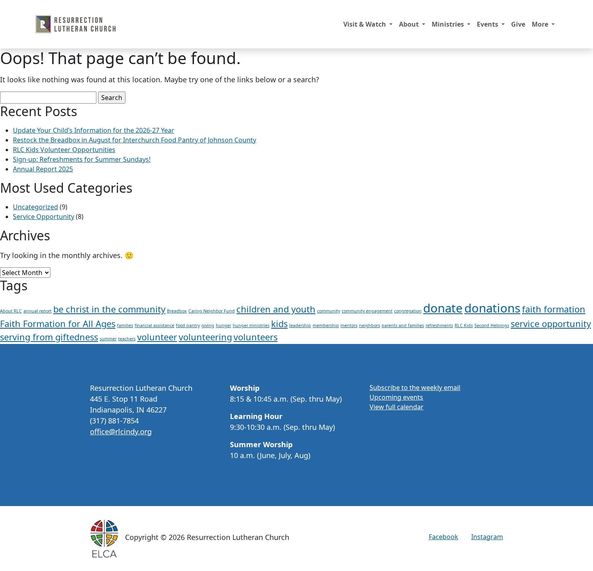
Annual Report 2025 (43, 169)
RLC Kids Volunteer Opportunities (64, 149)
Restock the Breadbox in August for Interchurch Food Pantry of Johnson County (134, 139)
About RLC (11, 311)
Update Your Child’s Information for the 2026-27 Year (93, 130)
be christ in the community (109, 309)
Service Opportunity (43, 216)
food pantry (188, 325)
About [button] (409, 24)
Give (518, 24)
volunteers (256, 337)
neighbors (369, 325)
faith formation (553, 309)
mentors (348, 325)
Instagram (487, 536)
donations (492, 308)
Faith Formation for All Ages (57, 323)
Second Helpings (491, 325)
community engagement (367, 311)
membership (326, 325)
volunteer (157, 337)
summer (108, 339)
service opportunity (551, 323)
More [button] (541, 24)
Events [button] (488, 24)
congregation (408, 311)
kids (279, 323)
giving (207, 325)
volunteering (205, 337)
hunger (223, 325)
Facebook (443, 536)
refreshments (439, 325)
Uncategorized (35, 206)
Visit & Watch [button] (365, 24)
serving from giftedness (49, 337)
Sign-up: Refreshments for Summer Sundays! (81, 159)
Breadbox (177, 311)
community (328, 311)
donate (443, 308)
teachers (127, 339)
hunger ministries (251, 325)
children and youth (275, 309)
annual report (37, 311)
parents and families (403, 325)
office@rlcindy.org (121, 431)
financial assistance (154, 325)
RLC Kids (464, 325)
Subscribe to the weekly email (415, 387)
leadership (300, 325)
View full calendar (397, 406)
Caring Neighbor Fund (211, 311)
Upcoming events (396, 397)
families (125, 325)
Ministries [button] (449, 24)
